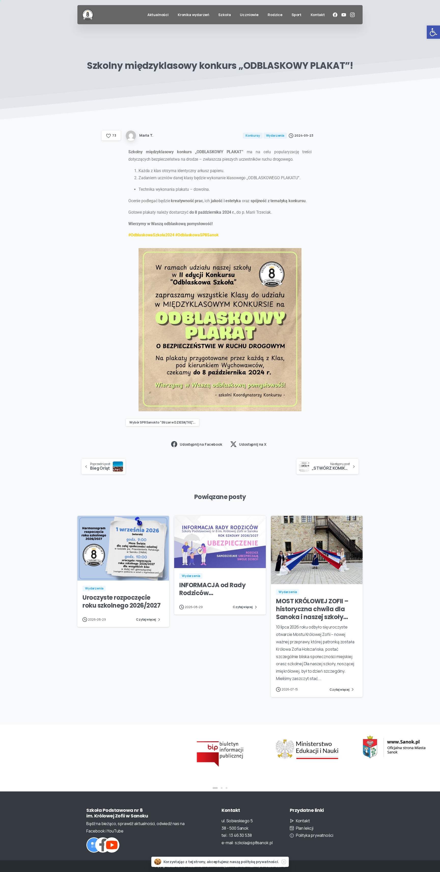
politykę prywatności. (260, 861)
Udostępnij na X (252, 444)
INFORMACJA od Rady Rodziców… (212, 589)
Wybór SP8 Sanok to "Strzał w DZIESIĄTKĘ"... (162, 422)
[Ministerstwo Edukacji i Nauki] (307, 749)
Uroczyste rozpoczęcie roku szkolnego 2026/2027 (121, 601)
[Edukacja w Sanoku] (394, 746)
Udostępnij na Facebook (201, 444)
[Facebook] (335, 14)
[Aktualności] (94, 845)
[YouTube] (343, 14)
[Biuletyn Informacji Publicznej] (220, 753)
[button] (433, 32)
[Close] (283, 861)
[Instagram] (352, 14)
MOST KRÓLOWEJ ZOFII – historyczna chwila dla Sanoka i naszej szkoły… (312, 609)
